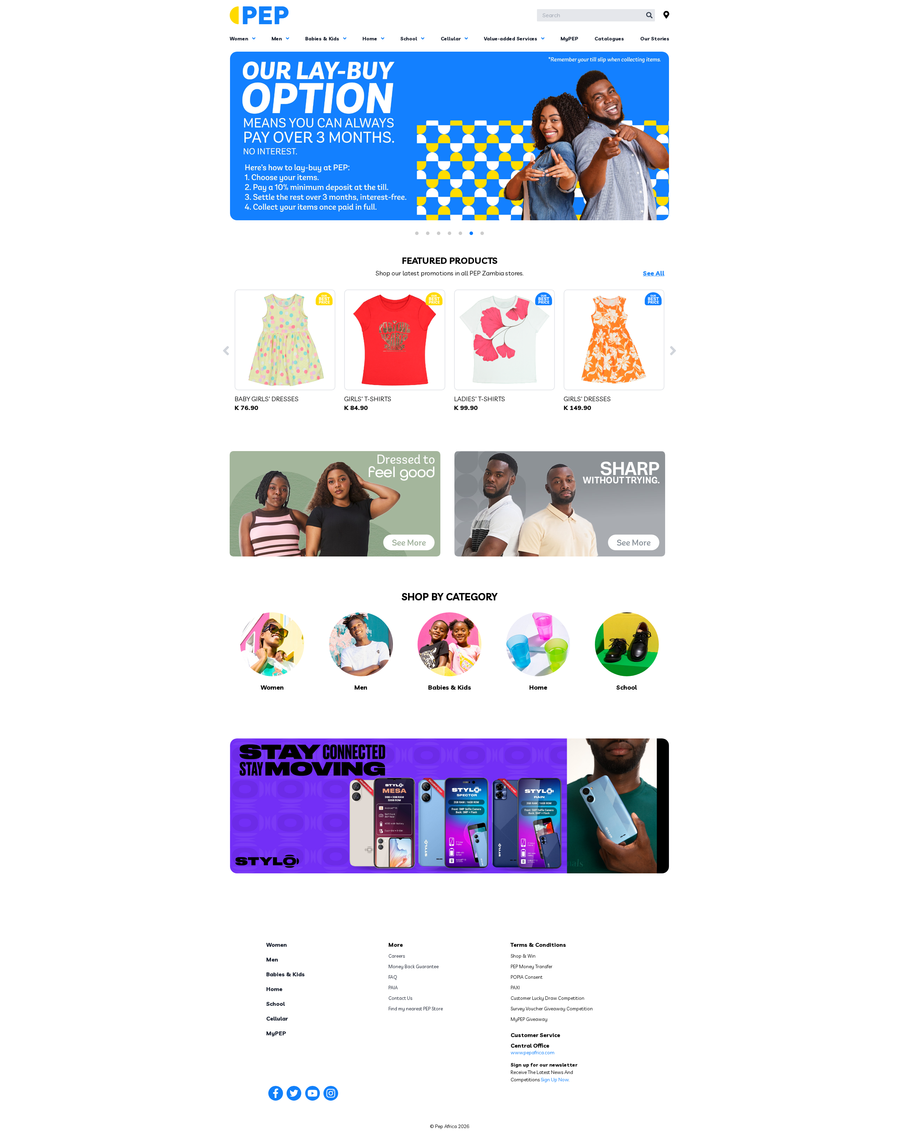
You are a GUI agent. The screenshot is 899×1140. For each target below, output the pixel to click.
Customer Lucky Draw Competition (547, 998)
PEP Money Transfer (531, 966)
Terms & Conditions (538, 944)
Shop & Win (523, 956)
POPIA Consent (527, 977)
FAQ (392, 977)
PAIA (393, 987)
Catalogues (609, 38)
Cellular (451, 38)
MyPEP (569, 38)
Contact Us (400, 998)
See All (653, 273)
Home (370, 38)
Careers (396, 956)
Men (277, 38)
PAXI (515, 987)
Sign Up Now (555, 1079)
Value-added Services (511, 38)
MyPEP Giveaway (529, 1019)
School (409, 38)
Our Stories (654, 38)
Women (240, 38)
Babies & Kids (323, 38)
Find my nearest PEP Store (415, 1008)
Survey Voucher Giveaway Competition (552, 1008)
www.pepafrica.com (533, 1052)
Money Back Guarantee (413, 966)
